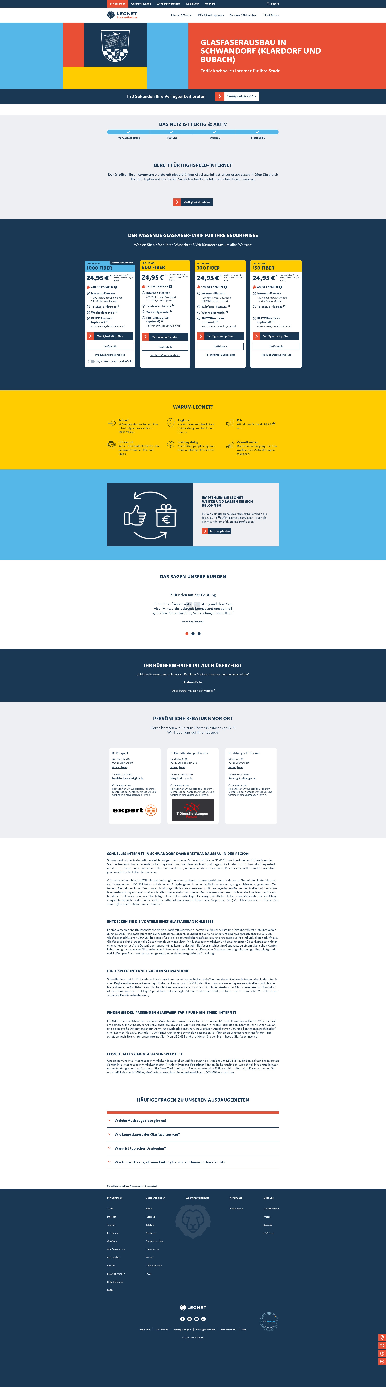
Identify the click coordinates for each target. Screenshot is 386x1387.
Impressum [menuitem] (145, 1329)
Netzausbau (136, 1185)
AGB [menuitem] (244, 1329)
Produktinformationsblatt (276, 354)
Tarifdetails (276, 346)
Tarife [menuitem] (110, 1208)
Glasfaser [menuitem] (112, 1241)
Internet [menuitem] (111, 1216)
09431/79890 (124, 774)
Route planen (119, 767)
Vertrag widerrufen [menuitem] (205, 1329)
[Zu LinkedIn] (203, 1319)
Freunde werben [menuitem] (116, 1273)
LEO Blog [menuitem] (268, 1233)
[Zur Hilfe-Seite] (382, 1353)
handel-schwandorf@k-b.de (127, 778)
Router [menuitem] (111, 1265)
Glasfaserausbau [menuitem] (116, 1249)
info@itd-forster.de (181, 778)
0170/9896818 (241, 774)
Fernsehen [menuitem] (113, 1233)
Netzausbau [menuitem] (113, 1257)
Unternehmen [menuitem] (271, 1208)
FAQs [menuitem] (110, 1290)
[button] (382, 1337)
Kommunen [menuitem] (192, 3)
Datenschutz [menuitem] (162, 1329)
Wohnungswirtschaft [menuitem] (168, 3)
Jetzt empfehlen (220, 531)
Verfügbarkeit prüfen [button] (241, 96)
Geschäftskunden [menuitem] (141, 3)
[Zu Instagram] (189, 1319)
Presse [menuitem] (267, 1216)
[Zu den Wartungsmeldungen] (382, 1361)
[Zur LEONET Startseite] (122, 15)
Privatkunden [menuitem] (117, 3)
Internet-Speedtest (191, 1064)
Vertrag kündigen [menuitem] (182, 1329)
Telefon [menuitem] (111, 1225)
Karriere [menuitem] (267, 1225)
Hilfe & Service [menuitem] (115, 1281)
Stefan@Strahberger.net (242, 778)
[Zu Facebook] (182, 1319)
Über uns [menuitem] (210, 3)
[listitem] (193, 608)
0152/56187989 (184, 774)
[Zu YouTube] (196, 1319)
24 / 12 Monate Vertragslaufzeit (114, 361)
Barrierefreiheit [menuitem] (228, 1329)
